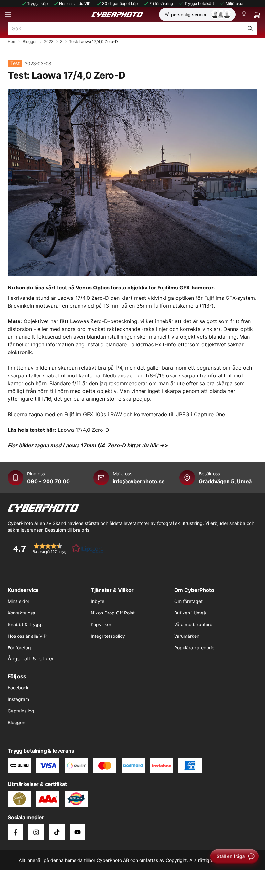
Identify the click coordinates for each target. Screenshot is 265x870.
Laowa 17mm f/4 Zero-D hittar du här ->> (115, 445)
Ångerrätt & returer (31, 658)
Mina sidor (18, 601)
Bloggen (30, 41)
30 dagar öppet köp (120, 3)
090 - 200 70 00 (48, 481)
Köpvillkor (101, 624)
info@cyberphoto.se (139, 481)
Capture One (208, 414)
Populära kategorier (195, 647)
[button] (56, 548)
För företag (19, 647)
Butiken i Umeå (190, 612)
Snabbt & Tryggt (25, 624)
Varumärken (186, 636)
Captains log (21, 710)
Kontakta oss (21, 612)
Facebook (18, 687)
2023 (49, 41)
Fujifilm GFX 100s (85, 414)
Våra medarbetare (193, 624)
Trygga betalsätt (199, 3)
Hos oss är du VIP (74, 3)
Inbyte (97, 601)
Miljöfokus (235, 3)
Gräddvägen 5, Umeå (225, 481)
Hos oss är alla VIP (27, 636)
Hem (12, 41)
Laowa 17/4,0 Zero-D (83, 430)
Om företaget (188, 601)
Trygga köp (37, 3)
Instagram (18, 699)
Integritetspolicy (108, 636)
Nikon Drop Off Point (113, 612)
